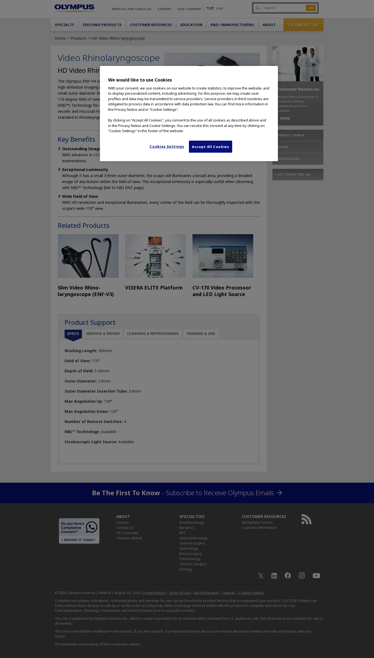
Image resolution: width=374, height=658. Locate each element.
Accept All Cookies (210, 146)
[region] (189, 113)
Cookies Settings (166, 146)
